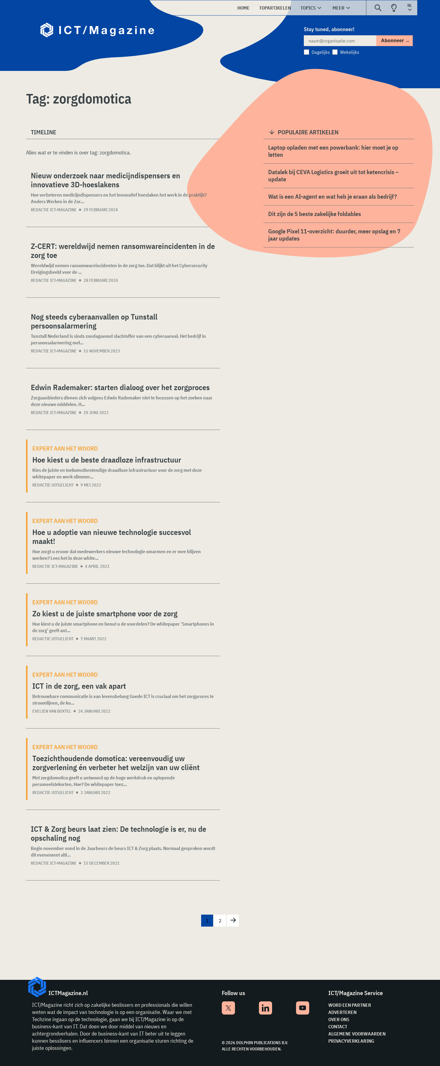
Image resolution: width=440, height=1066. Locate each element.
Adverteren (342, 1012)
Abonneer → (395, 40)
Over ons (338, 1019)
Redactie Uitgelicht (53, 485)
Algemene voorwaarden (357, 1034)
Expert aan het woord (65, 448)
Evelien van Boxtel (51, 711)
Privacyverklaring (351, 1041)
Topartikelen (275, 8)
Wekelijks (349, 52)
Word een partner (349, 1005)
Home (243, 8)
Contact (337, 1026)
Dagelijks (321, 52)
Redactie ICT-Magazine (54, 209)
